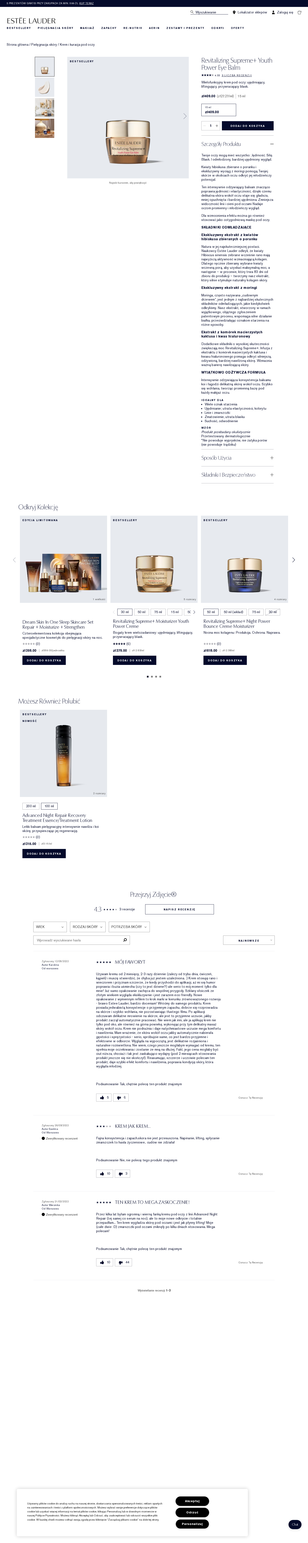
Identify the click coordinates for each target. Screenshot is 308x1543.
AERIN (154, 28)
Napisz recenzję (179, 909)
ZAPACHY (109, 28)
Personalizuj (192, 1524)
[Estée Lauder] (31, 20)
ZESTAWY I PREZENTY (185, 28)
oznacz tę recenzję (250, 1097)
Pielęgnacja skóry (44, 45)
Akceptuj (192, 1501)
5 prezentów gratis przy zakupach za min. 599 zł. (50, 3)
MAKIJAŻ (87, 28)
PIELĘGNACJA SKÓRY (56, 28)
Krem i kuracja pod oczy (77, 45)
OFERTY (237, 28)
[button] (295, 1524)
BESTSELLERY (19, 28)
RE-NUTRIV (132, 28)
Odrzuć (192, 1512)
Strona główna (17, 45)
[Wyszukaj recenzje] (125, 940)
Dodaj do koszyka (247, 126)
